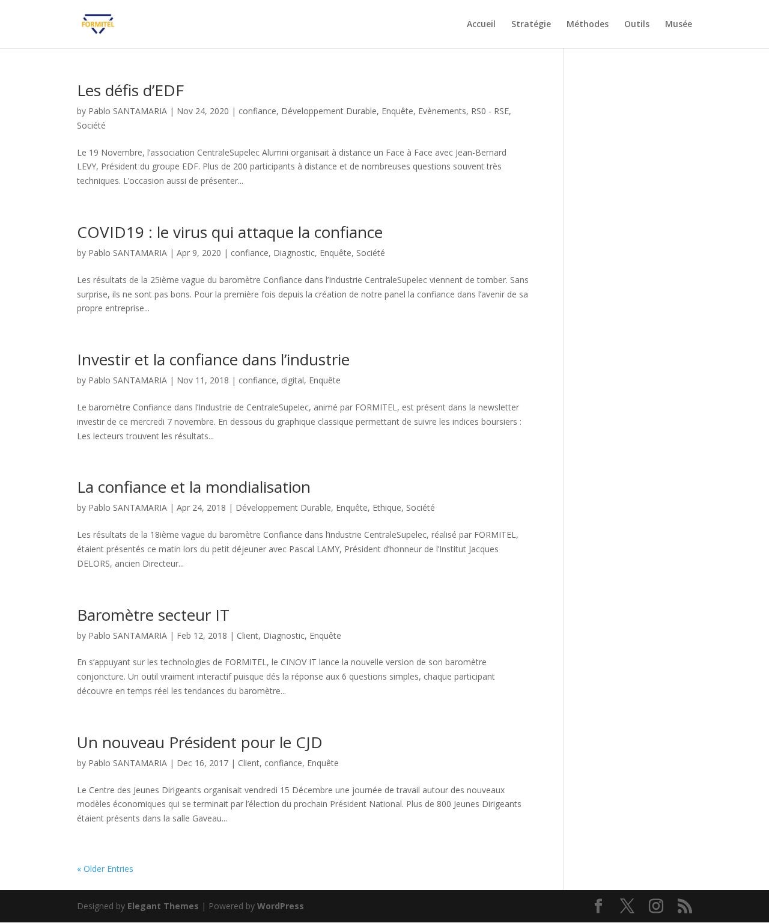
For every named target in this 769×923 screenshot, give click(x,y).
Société (91, 125)
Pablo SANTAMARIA (127, 111)
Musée (678, 24)
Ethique (386, 507)
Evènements (442, 111)
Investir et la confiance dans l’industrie (213, 359)
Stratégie (531, 24)
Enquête (397, 111)
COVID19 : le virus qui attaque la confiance (230, 232)
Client (247, 635)
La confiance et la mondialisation (194, 487)
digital (292, 380)
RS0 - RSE (490, 111)
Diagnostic (294, 252)
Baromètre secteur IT (153, 615)
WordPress (280, 906)
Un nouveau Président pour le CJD (200, 742)
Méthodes (588, 24)
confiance (257, 111)
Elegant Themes (163, 906)
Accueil (481, 24)
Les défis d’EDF (130, 90)
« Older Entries (105, 868)
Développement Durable (329, 111)
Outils (636, 24)
